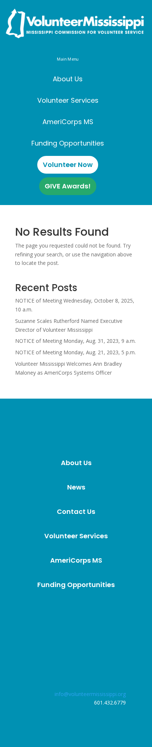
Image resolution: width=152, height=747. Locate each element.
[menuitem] (67, 79)
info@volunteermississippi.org (90, 693)
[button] (67, 58)
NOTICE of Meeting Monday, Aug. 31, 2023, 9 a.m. (75, 340)
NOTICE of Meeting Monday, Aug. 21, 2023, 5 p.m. (75, 352)
